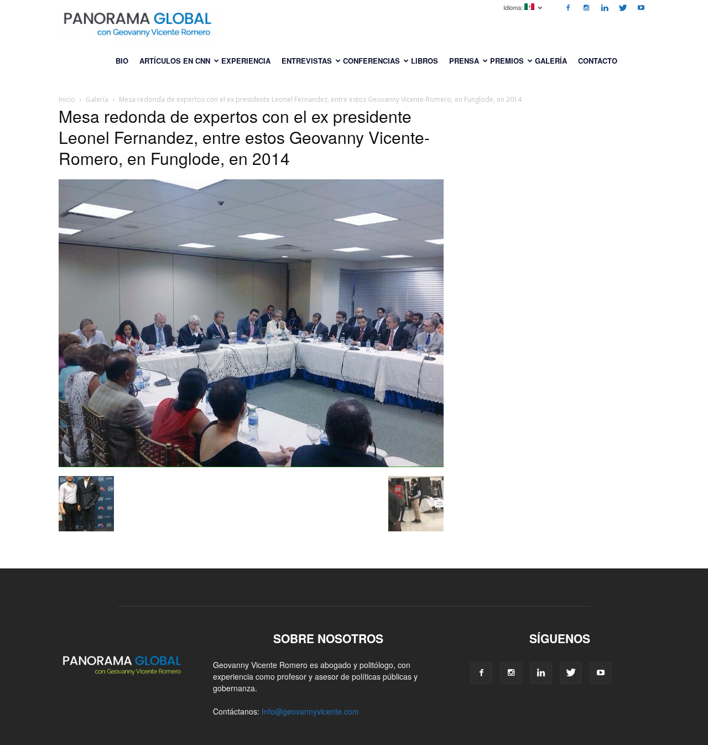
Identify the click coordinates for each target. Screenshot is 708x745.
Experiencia (245, 60)
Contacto (597, 60)
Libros (424, 60)
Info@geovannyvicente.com (310, 711)
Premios (507, 60)
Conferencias (371, 60)
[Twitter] (623, 7)
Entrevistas (307, 60)
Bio (122, 60)
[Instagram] (586, 7)
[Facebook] (568, 7)
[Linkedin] (604, 7)
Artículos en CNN (174, 60)
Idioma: (513, 7)
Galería (551, 60)
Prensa (464, 60)
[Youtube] (641, 7)
